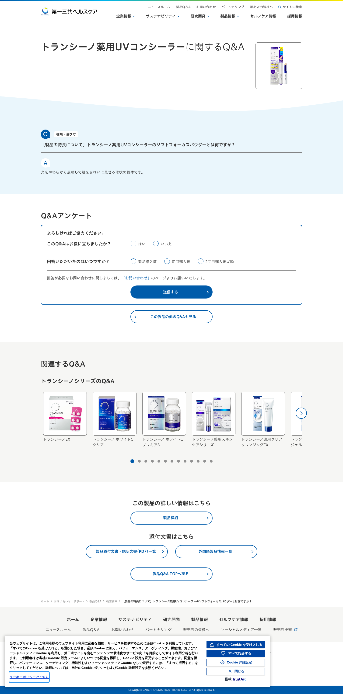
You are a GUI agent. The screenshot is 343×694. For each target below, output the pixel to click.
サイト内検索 (292, 7)
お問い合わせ (206, 7)
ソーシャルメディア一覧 (241, 630)
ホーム (45, 601)
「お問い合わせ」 (136, 278)
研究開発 (198, 16)
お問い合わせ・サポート (69, 601)
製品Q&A (95, 601)
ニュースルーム (159, 7)
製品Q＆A (183, 7)
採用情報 (294, 16)
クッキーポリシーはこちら (29, 677)
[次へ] (301, 413)
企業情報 (123, 16)
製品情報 (227, 16)
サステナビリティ (161, 16)
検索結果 (111, 601)
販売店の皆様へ (261, 7)
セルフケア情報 (263, 16)
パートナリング (232, 7)
